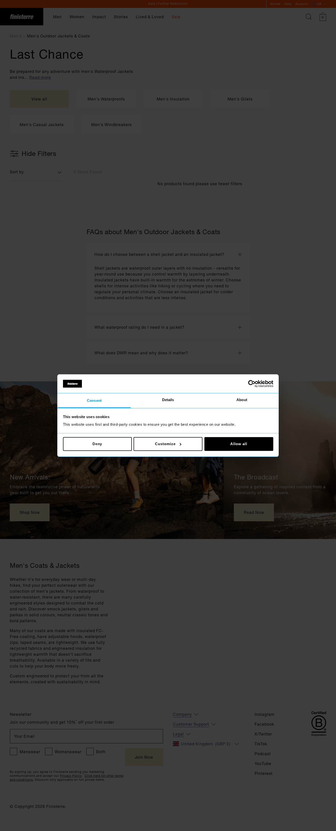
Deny (97, 444)
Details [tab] (168, 400)
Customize (165, 444)
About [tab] (241, 400)
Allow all (238, 444)
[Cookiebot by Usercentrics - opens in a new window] (251, 383)
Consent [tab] (94, 401)
